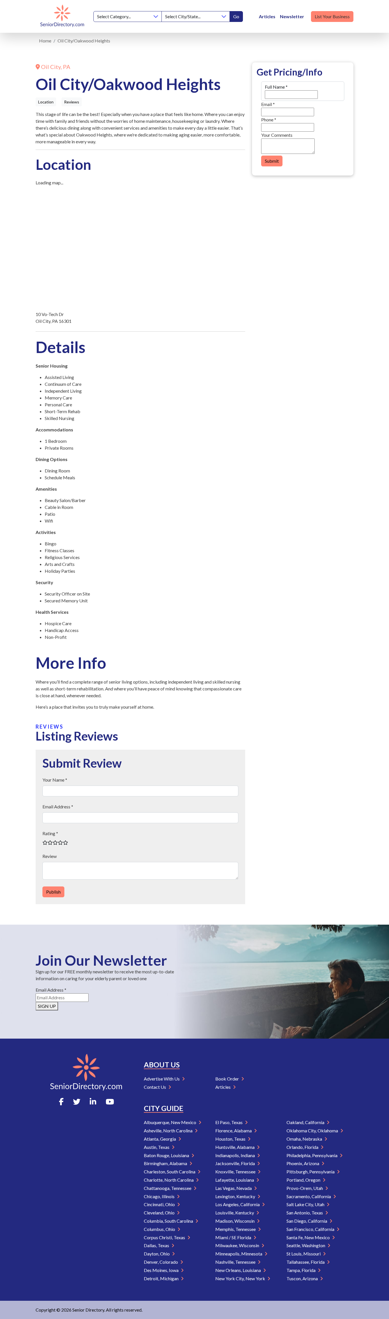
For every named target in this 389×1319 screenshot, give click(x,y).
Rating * (50, 833)
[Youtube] (110, 1101)
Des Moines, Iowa (161, 1270)
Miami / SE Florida (233, 1237)
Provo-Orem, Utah (305, 1188)
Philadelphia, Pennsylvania (312, 1155)
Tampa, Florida (301, 1270)
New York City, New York (240, 1278)
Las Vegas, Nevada (234, 1188)
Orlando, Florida (302, 1147)
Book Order (227, 1078)
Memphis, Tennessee (236, 1229)
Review (49, 856)
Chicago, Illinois (159, 1196)
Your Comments (276, 135)
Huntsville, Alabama (235, 1147)
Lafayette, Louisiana (235, 1180)
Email (268, 104)
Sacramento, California (309, 1196)
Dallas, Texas (157, 1245)
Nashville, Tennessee (235, 1262)
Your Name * (54, 779)
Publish (53, 891)
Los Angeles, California (238, 1204)
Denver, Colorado (161, 1262)
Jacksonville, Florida (235, 1163)
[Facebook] (61, 1101)
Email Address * (57, 806)
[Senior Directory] (62, 16)
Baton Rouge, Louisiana (167, 1155)
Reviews (71, 101)
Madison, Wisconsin (235, 1221)
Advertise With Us (162, 1078)
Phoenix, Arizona (303, 1163)
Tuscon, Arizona (302, 1278)
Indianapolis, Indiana (235, 1155)
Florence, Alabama (234, 1130)
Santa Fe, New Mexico (308, 1237)
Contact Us (155, 1087)
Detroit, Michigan (161, 1278)
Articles (267, 16)
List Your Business (332, 16)
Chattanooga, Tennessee (168, 1188)
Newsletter (292, 16)
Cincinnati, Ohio (160, 1204)
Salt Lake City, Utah (305, 1204)
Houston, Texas (230, 1138)
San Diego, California (307, 1221)
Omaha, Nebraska (304, 1138)
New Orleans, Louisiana (238, 1270)
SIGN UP (47, 1006)
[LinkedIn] (93, 1101)
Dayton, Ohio (157, 1253)
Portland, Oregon (303, 1180)
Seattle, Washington (306, 1245)
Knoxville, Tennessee (235, 1171)
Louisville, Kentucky (235, 1212)
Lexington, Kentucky (235, 1196)
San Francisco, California (310, 1229)
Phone (268, 119)
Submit (272, 161)
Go (236, 16)
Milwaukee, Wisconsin (237, 1245)
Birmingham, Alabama (166, 1163)
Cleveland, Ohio (159, 1212)
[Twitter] (76, 1101)
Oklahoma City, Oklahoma (312, 1130)
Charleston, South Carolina (170, 1171)
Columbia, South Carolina (169, 1221)
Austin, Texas (157, 1147)
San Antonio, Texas (305, 1212)
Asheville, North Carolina (168, 1130)
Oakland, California (305, 1122)
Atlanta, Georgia (160, 1138)
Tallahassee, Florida (305, 1262)
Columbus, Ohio (160, 1229)
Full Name (276, 86)
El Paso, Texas (229, 1122)
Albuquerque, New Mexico (170, 1122)
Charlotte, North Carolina (169, 1180)
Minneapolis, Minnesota (239, 1253)
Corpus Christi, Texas (165, 1237)
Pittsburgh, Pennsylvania (310, 1171)
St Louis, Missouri (304, 1253)
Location (46, 101)
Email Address (51, 989)
